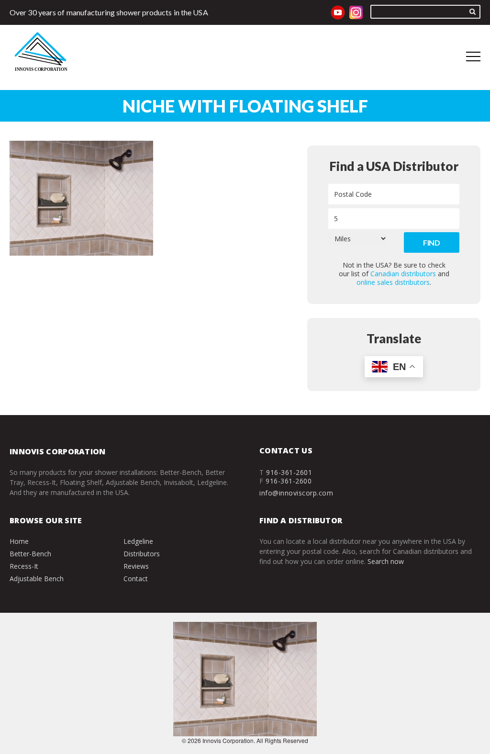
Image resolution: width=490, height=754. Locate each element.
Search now (386, 561)
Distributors (141, 553)
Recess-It (24, 566)
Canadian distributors (403, 273)
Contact (135, 578)
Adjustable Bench (37, 578)
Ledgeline (138, 541)
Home (19, 541)
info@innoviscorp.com (296, 492)
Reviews (136, 566)
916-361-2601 (289, 472)
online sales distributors (393, 282)
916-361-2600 (289, 480)
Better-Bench (30, 553)
